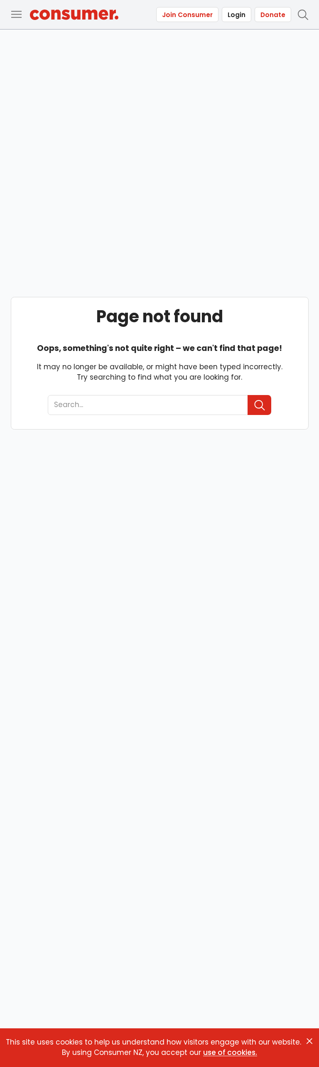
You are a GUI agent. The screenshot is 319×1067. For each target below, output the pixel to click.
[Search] (259, 405)
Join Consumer (187, 14)
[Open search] (303, 15)
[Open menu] (16, 15)
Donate (272, 14)
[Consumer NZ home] (74, 15)
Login (236, 14)
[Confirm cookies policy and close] (309, 1041)
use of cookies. (230, 1052)
